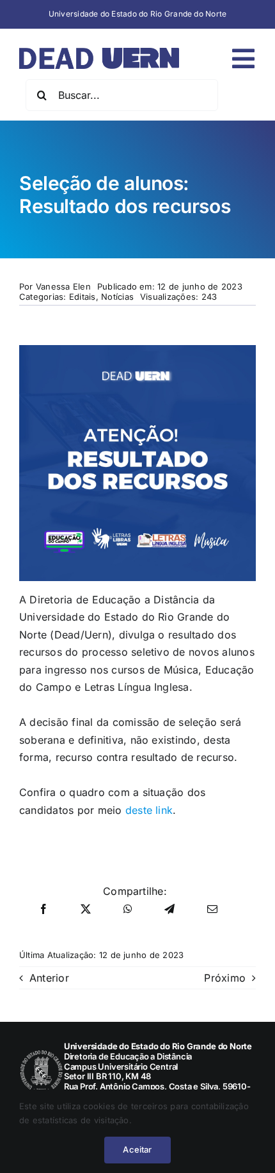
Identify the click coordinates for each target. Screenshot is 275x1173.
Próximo (225, 977)
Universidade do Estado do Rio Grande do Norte (138, 13)
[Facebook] (43, 909)
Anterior (49, 977)
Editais (82, 296)
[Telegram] (169, 909)
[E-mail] (212, 909)
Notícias (117, 296)
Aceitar (137, 1149)
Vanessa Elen (63, 286)
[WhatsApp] (128, 909)
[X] (85, 909)
